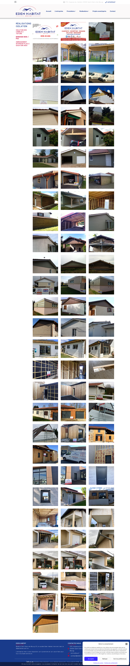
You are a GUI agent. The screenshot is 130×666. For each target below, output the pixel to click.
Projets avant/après (99, 11)
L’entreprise (59, 11)
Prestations (71, 11)
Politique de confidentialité (110, 663)
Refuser (104, 659)
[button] (126, 644)
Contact (112, 11)
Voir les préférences (119, 659)
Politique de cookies (98, 663)
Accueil (48, 11)
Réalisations (84, 11)
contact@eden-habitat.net (80, 656)
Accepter (91, 659)
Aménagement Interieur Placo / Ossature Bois (23, 43)
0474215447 (111, 2)
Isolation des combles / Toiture (21, 31)
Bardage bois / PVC (22, 37)
